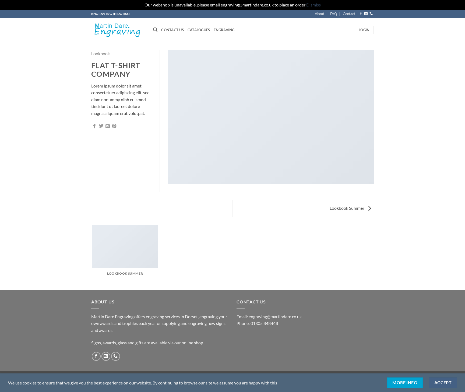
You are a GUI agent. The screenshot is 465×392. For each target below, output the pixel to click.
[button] (155, 29)
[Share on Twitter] (101, 126)
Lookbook (100, 53)
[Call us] (371, 14)
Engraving (224, 30)
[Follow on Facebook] (360, 14)
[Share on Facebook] (94, 126)
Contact (349, 14)
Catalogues (199, 30)
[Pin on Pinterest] (114, 126)
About (319, 14)
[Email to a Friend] (107, 126)
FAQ (333, 14)
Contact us (172, 30)
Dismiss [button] (313, 4)
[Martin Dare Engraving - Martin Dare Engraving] (118, 29)
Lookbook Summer (347, 208)
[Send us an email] (366, 14)
